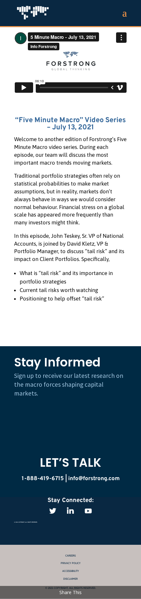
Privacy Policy (71, 563)
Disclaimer (70, 578)
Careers (70, 555)
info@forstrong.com (94, 478)
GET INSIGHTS (70, 413)
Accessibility (70, 571)
